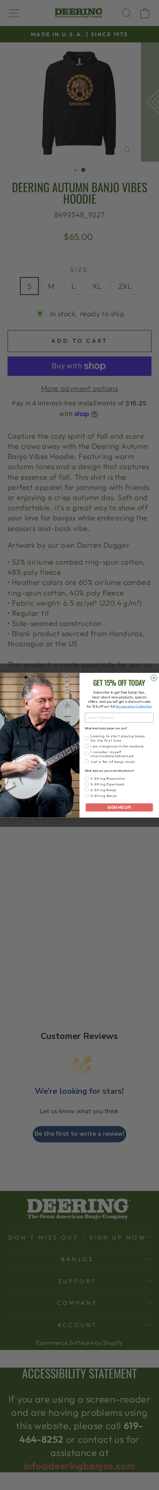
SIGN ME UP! (119, 807)
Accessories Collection (134, 706)
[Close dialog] (154, 678)
